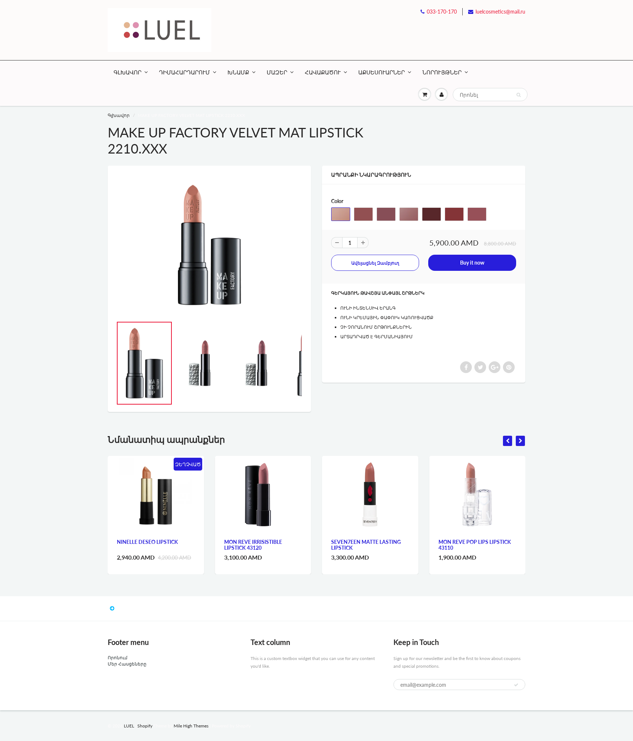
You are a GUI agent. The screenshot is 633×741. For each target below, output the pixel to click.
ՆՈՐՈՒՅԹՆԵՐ (442, 72)
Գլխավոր (119, 115)
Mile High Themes (191, 726)
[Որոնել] (518, 95)
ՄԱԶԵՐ (277, 72)
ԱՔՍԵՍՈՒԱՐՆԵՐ (381, 72)
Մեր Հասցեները (127, 664)
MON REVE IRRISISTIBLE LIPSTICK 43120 (253, 545)
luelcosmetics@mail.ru (500, 11)
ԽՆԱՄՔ (238, 72)
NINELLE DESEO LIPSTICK (147, 542)
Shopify (144, 726)
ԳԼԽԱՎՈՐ (127, 72)
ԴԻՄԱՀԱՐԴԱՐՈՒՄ (184, 72)
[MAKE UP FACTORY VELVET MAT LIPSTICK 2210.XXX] (209, 245)
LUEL (129, 726)
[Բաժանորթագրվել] (516, 685)
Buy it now (472, 262)
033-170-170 (442, 11)
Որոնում (117, 657)
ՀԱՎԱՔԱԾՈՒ (323, 72)
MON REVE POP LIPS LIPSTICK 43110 (474, 545)
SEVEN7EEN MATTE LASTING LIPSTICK (366, 545)
